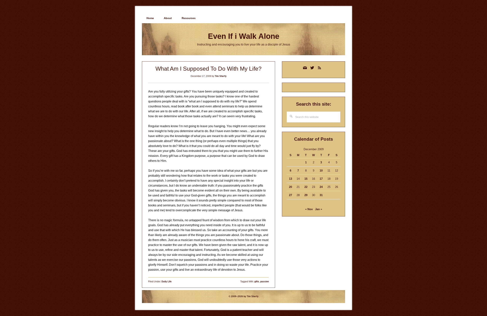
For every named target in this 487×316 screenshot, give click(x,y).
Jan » (318, 209)
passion (264, 281)
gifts (256, 281)
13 (290, 178)
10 (321, 170)
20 (290, 186)
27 (290, 195)
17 (321, 178)
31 (321, 195)
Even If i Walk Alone (243, 36)
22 (305, 186)
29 (305, 195)
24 (321, 186)
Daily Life (167, 281)
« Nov (309, 209)
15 (305, 178)
